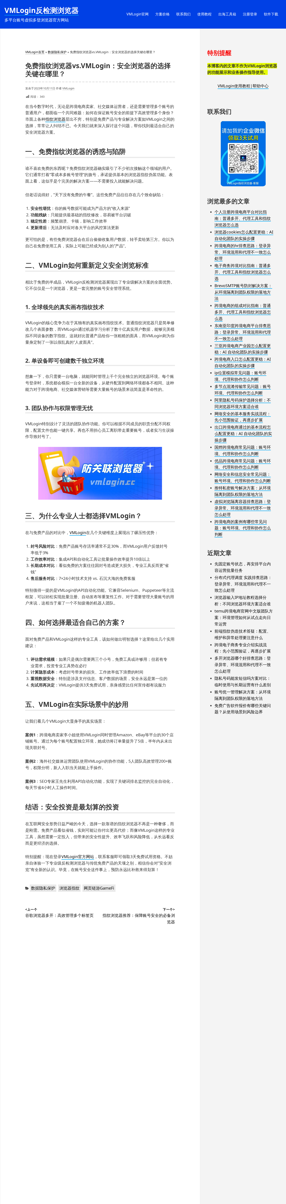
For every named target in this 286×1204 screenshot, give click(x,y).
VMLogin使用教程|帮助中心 (243, 85)
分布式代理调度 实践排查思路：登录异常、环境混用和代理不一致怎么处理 (243, 584)
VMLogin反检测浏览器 (41, 10)
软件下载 (271, 14)
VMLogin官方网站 (77, 856)
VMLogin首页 (34, 52)
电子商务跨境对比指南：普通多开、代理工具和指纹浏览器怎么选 (242, 272)
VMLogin (68, 88)
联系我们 (183, 14)
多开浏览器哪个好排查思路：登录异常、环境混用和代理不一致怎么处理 (242, 664)
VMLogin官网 (137, 14)
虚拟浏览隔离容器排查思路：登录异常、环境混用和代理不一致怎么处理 (242, 508)
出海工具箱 (227, 14)
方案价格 (162, 14)
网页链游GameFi (99, 888)
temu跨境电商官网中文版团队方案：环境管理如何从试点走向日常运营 (243, 617)
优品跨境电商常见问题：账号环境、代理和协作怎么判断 (242, 464)
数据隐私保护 (57, 52)
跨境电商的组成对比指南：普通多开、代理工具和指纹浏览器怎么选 (242, 312)
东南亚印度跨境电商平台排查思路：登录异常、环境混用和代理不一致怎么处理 (242, 332)
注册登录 (250, 14)
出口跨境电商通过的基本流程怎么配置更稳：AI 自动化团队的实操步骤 (243, 433)
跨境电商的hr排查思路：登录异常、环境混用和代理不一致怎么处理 (242, 252)
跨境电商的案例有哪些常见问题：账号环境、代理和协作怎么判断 (242, 528)
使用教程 (204, 14)
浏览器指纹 (69, 888)
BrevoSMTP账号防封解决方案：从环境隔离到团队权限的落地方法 (243, 292)
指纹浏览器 (55, 119)
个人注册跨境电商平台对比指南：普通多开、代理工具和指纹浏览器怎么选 (242, 218)
